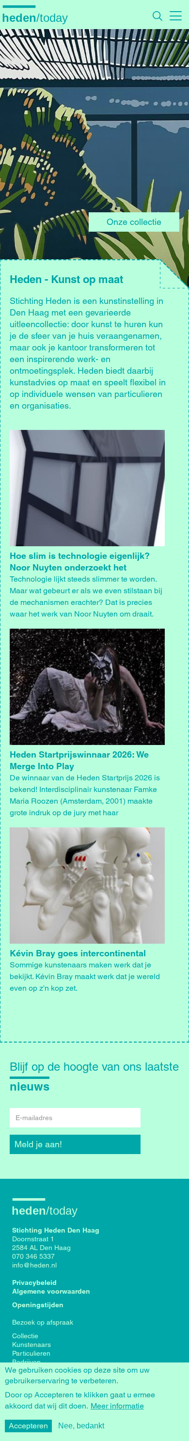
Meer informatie (117, 1406)
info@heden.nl (34, 1265)
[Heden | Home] (38, 17)
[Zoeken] (157, 16)
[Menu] (176, 14)
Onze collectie (134, 222)
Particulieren (31, 1353)
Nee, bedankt (81, 1426)
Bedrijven (26, 1362)
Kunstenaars (31, 1344)
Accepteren (28, 1425)
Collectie (25, 1336)
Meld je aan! (38, 1144)
